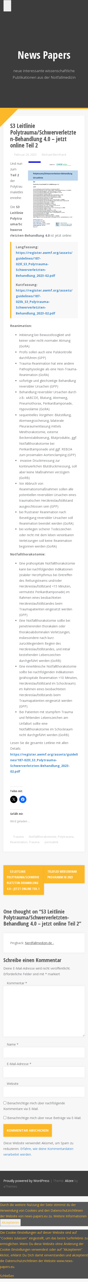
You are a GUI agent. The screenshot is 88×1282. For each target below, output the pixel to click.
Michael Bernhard (54, 154)
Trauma (18, 837)
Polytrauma (66, 837)
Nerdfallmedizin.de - (39, 943)
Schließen (7, 1276)
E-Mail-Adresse (19, 1064)
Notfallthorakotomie (42, 837)
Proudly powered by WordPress (26, 1181)
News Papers (44, 55)
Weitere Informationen (70, 1216)
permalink (51, 842)
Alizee (69, 1181)
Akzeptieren (10, 1222)
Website (13, 1083)
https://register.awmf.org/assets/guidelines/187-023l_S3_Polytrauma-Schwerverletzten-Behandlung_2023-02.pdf (44, 264)
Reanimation (19, 842)
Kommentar (17, 983)
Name (13, 1044)
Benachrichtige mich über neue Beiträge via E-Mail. (44, 1118)
